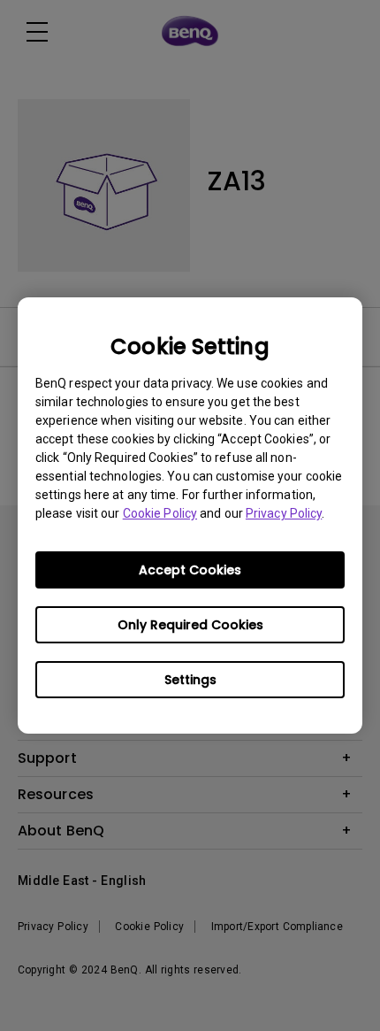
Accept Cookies (190, 570)
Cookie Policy (160, 513)
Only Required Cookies (190, 625)
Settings (190, 680)
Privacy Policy (284, 513)
